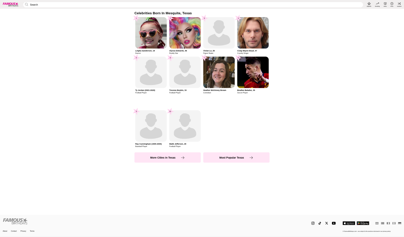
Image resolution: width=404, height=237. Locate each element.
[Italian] (394, 223)
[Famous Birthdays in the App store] (349, 223)
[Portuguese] (382, 223)
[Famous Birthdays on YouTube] (334, 223)
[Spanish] (377, 223)
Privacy (23, 231)
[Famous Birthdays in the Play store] (363, 223)
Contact (14, 231)
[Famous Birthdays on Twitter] (326, 223)
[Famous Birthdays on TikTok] (319, 223)
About (5, 231)
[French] (388, 223)
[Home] (102, 221)
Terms (32, 231)
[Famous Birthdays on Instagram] (312, 223)
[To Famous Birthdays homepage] (11, 4)
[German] (399, 223)
